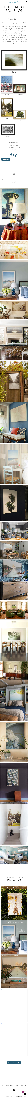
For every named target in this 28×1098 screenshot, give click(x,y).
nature (19, 120)
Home (3, 1085)
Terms (7, 1085)
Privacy (12, 1085)
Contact (17, 1085)
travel (7, 136)
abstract (14, 72)
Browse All (5, 159)
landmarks (20, 95)
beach (7, 95)
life (7, 118)
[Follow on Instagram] (14, 1090)
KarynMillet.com (19, 1096)
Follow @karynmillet (14, 1062)
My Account (23, 1085)
